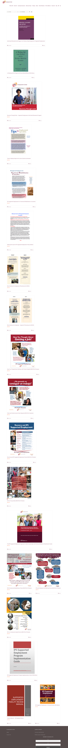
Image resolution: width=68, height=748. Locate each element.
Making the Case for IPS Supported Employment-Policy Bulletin (20, 244)
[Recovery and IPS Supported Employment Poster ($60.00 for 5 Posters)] (21, 439)
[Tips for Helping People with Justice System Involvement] (19, 141)
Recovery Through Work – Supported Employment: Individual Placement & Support (24, 115)
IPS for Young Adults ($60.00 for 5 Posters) (15, 500)
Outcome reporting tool (39, 732)
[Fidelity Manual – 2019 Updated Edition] (19, 701)
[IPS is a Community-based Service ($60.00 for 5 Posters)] (19, 614)
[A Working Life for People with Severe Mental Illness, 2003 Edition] (21, 61)
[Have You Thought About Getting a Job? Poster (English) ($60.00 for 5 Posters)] (23, 351)
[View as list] (32, 12)
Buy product (9, 45)
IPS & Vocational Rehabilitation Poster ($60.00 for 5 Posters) (19, 588)
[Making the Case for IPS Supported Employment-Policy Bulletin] (20, 227)
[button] (60, 5)
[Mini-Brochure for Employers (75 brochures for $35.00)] (19, 269)
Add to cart (9, 120)
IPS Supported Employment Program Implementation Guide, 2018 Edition (22, 675)
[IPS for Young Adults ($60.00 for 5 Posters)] (19, 483)
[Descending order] (18, 12)
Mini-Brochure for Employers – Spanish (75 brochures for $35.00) (20, 325)
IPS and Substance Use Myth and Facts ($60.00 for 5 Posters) (48, 588)
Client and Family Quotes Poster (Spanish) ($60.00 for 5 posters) (20, 413)
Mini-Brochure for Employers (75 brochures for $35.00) (18, 286)
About (8, 732)
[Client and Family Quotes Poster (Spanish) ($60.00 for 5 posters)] (20, 395)
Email (48, 743)
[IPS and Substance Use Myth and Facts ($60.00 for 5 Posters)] (48, 570)
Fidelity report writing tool (40, 734)
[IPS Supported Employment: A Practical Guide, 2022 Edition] (47, 694)
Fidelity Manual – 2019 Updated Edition (15, 718)
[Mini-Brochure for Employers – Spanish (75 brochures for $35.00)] (20, 309)
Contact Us (9, 734)
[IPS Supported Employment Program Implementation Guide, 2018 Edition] (22, 658)
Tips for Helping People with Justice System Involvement (19, 158)
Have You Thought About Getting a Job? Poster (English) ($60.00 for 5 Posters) (23, 369)
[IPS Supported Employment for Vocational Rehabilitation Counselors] (21, 184)
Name (48, 739)
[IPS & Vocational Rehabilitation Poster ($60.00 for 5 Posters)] (19, 570)
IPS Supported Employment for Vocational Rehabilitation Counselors (21, 201)
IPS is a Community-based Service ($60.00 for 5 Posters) (18, 632)
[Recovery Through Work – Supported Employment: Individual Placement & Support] (24, 98)
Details (44, 45)
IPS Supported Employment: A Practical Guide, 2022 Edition (47, 705)
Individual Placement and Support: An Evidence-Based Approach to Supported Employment (26, 41)
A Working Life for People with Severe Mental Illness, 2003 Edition (20, 73)
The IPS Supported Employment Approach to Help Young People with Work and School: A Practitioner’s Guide (29, 543)
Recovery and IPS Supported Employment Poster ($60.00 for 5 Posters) (21, 457)
